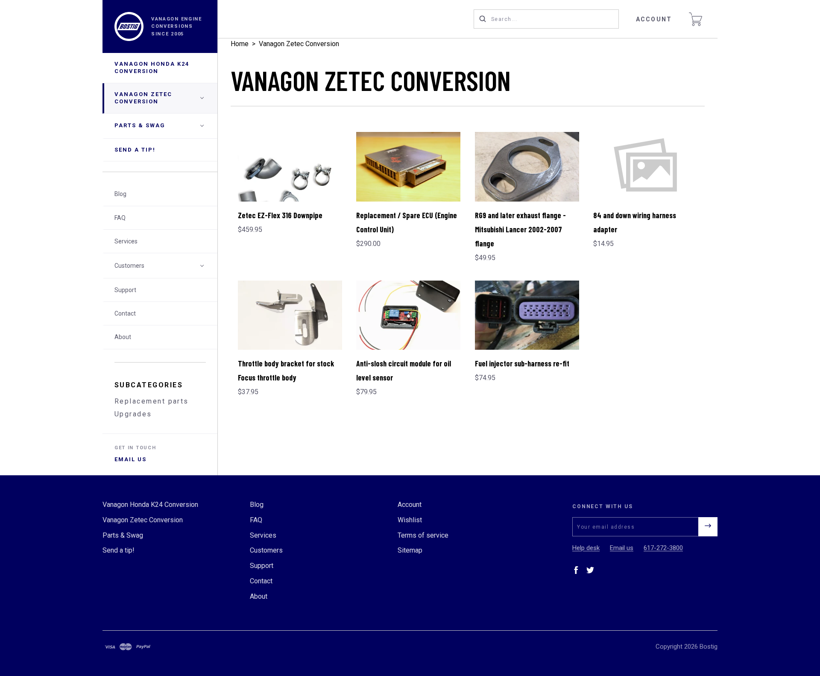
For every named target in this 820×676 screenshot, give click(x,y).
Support (125, 290)
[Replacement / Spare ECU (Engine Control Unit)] (408, 167)
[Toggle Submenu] (202, 265)
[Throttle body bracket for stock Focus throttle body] (290, 315)
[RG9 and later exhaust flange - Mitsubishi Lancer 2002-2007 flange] (527, 167)
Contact (125, 313)
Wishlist (410, 520)
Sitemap (410, 550)
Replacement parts (151, 401)
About (122, 337)
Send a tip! (134, 149)
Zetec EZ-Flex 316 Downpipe (280, 215)
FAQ (120, 217)
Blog (120, 193)
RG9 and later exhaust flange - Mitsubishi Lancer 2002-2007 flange (520, 229)
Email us (130, 459)
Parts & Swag (139, 125)
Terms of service (423, 535)
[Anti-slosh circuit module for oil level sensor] (408, 315)
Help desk (586, 548)
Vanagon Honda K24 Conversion (151, 67)
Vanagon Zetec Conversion (143, 98)
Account (654, 19)
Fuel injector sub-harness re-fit (522, 363)
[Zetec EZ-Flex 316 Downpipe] (290, 167)
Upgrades (133, 414)
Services (126, 241)
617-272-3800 (663, 548)
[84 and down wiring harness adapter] (645, 167)
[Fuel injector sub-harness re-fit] (527, 315)
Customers (129, 265)
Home (240, 44)
